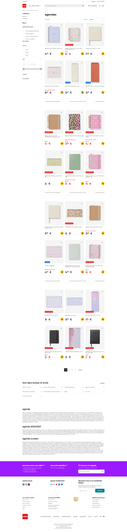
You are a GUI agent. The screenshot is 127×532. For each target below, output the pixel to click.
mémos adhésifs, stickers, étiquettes (51, 391)
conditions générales (66, 516)
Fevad (100, 516)
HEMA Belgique (95, 503)
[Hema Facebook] (23, 484)
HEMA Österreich (96, 507)
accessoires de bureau (69, 387)
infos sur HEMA (51, 499)
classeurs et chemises (90, 387)
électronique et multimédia (28, 391)
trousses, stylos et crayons (49, 387)
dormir (23, 507)
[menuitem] (24, 1)
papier (65, 391)
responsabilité (83, 516)
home (23, 10)
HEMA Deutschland (96, 505)
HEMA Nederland (96, 499)
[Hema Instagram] (26, 484)
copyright (75, 516)
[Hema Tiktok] (29, 484)
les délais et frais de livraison (30, 471)
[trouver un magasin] (102, 471)
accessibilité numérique (45, 516)
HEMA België (95, 501)
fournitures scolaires (27, 396)
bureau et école (29, 10)
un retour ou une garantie (29, 469)
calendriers (25, 18)
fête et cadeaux (26, 503)
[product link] (54, 34)
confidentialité (56, 516)
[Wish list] (99, 5)
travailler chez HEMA (52, 501)
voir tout (102, 383)
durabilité (50, 503)
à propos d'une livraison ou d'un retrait (32, 467)
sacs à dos (87, 391)
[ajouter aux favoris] (61, 25)
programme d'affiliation (53, 508)
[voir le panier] (103, 5)
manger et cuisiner (26, 505)
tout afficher (26, 41)
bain (23, 509)
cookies (95, 516)
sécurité (90, 516)
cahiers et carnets (26, 387)
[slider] (23, 69)
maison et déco (25, 499)
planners (24, 16)
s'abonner (99, 490)
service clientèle (60, 467)
